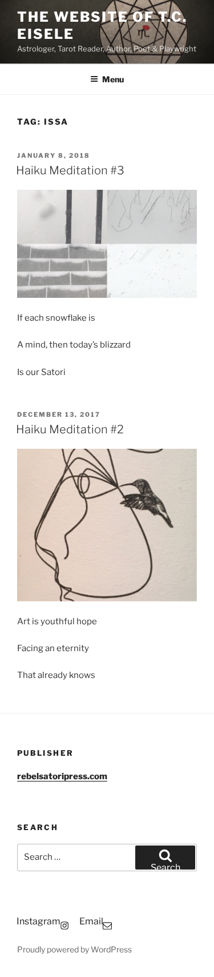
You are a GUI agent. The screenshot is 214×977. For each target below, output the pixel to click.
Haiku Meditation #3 (70, 170)
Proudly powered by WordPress (74, 949)
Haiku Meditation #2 (70, 429)
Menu (113, 79)
